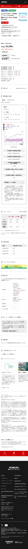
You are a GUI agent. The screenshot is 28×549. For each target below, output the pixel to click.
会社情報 (2, 475)
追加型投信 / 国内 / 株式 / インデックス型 (9, 27)
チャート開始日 (6, 112)
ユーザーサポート (4, 478)
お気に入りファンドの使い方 (7, 480)
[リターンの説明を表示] (12, 216)
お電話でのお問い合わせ (6, 483)
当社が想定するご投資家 (6, 35)
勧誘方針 (16, 478)
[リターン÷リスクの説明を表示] (21, 217)
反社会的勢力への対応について (20, 486)
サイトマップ (3, 488)
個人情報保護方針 (18, 475)
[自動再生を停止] (8, 387)
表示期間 (5, 106)
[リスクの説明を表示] (18, 216)
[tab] (1, 387)
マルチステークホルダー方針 (6, 518)
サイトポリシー (4, 486)
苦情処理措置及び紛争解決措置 (20, 483)
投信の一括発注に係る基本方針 (20, 489)
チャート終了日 (6, 117)
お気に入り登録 (5, 22)
